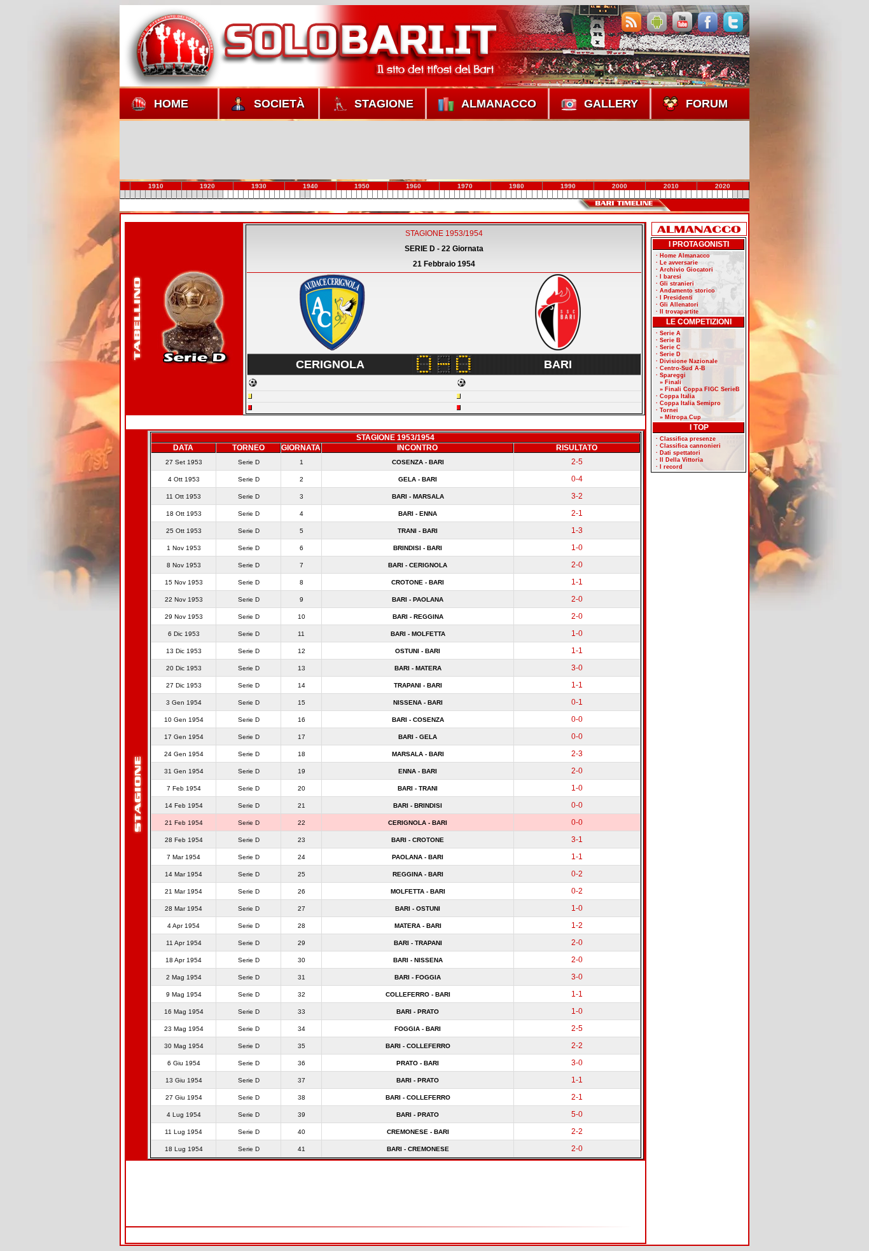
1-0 (577, 547)
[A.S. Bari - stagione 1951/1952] (344, 194)
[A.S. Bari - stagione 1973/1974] (457, 194)
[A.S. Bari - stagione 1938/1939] (276, 194)
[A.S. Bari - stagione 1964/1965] (411, 194)
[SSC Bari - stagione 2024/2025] (719, 194)
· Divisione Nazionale (687, 361)
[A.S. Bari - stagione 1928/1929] (225, 194)
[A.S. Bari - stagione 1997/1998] (580, 194)
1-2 (577, 925)
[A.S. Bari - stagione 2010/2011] (647, 194)
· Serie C (668, 347)
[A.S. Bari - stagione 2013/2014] (662, 194)
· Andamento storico (685, 290)
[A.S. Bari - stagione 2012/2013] (657, 194)
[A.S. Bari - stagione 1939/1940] (281, 194)
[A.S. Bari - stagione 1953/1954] (354, 194)
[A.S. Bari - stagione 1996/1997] (575, 194)
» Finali (668, 382)
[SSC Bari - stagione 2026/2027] (730, 194)
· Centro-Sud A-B (681, 368)
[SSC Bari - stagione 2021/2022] (704, 194)
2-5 (577, 461)
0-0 (577, 719)
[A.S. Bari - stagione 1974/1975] (462, 194)
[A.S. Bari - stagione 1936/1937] (266, 194)
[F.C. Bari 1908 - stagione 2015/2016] (673, 194)
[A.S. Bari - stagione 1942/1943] (297, 194)
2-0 (577, 564)
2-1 (577, 513)
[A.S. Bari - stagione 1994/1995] (565, 194)
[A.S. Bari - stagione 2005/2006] (622, 194)
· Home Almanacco (683, 255)
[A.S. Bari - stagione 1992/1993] (554, 194)
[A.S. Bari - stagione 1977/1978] (477, 194)
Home (171, 103)
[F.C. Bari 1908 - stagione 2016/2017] (678, 194)
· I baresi (668, 276)
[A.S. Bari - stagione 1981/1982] (498, 194)
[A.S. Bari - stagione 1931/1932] (241, 194)
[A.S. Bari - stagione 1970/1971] (441, 194)
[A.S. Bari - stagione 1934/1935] (256, 194)
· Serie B (668, 340)
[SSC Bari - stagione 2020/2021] (699, 194)
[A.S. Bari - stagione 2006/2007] (627, 194)
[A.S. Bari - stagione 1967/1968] (426, 194)
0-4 (577, 478)
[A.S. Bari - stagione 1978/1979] (482, 194)
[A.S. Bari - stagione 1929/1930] (230, 194)
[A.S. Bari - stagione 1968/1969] (431, 194)
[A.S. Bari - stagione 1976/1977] (472, 194)
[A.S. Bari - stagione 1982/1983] (503, 194)
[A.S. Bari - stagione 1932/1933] (246, 194)
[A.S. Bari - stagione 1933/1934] (251, 194)
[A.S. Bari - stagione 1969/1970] (436, 194)
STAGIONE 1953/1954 (444, 233)
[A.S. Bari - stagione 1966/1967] (421, 194)
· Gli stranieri (675, 283)
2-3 (577, 753)
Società (279, 103)
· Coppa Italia (675, 396)
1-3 (577, 530)
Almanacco (498, 103)
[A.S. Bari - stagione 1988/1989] (534, 194)
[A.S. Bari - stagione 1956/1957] (369, 194)
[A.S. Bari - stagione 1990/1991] (544, 194)
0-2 (577, 873)
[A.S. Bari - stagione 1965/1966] (416, 194)
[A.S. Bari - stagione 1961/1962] (395, 194)
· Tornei (667, 410)
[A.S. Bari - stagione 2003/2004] (611, 194)
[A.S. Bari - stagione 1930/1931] (236, 194)
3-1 (577, 839)
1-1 (577, 581)
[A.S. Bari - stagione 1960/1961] (390, 194)
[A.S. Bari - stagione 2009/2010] (642, 194)
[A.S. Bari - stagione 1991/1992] (549, 194)
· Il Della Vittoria (679, 460)
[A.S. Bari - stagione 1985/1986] (519, 194)
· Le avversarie (677, 262)
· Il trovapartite (677, 311)
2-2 (577, 1045)
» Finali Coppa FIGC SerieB (698, 389)
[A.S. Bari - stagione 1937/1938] (271, 194)
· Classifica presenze (686, 439)
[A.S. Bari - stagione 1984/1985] (514, 194)
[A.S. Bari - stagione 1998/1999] (585, 194)
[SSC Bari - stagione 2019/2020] (694, 194)
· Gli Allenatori (677, 304)
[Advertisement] (434, 149)
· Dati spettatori (678, 453)
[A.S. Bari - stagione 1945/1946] (313, 194)
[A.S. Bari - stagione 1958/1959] (379, 194)
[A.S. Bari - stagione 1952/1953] (349, 194)
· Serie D (668, 354)
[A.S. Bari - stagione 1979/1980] (487, 194)
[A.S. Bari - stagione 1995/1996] (570, 194)
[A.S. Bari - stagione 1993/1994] (559, 194)
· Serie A (668, 333)
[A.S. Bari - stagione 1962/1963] (400, 194)
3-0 (577, 667)
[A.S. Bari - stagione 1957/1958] (374, 194)
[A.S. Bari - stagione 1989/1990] (539, 194)
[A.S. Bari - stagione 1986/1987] (524, 194)
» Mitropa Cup (678, 417)
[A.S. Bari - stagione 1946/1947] (318, 194)
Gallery (611, 103)
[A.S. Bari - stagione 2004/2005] (617, 194)
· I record (669, 467)
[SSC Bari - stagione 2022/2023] (709, 194)
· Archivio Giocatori (684, 269)
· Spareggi (671, 375)
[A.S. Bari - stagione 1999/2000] (591, 194)
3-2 (577, 496)
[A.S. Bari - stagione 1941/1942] (292, 194)
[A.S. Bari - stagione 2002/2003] (606, 194)
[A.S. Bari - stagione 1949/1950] (333, 194)
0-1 (577, 702)
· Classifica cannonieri (688, 446)
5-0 (577, 1114)
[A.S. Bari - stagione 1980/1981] (493, 194)
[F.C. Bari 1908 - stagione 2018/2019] (689, 194)
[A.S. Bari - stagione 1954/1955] (359, 194)
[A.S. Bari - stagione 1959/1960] (384, 194)
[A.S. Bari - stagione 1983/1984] (508, 194)
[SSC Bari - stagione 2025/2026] (724, 194)
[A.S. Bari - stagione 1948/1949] (328, 194)
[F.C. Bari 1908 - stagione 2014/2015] (668, 194)
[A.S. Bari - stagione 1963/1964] (405, 194)
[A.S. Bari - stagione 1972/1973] (452, 194)
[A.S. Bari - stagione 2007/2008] (632, 194)
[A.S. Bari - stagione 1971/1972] (446, 194)
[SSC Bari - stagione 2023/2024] (714, 194)
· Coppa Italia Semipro (688, 403)
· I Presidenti (674, 297)
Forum (707, 103)
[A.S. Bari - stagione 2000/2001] (596, 194)
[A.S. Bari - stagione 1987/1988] (529, 194)
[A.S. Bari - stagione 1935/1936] (261, 194)
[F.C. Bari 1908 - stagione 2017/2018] (683, 194)
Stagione (384, 103)
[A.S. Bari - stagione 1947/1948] (323, 194)
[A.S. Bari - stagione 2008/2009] (637, 194)
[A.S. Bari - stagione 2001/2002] (601, 194)
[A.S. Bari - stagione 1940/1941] (287, 194)
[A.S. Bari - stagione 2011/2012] (652, 194)
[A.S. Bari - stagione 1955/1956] (364, 194)
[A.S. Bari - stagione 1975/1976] (467, 194)
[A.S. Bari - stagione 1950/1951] (338, 194)
